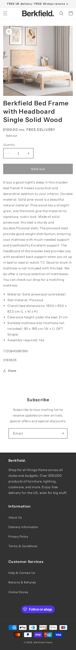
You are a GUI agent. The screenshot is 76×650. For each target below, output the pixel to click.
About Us (15, 517)
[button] (5, 13)
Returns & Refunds (22, 582)
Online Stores (18, 592)
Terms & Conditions (22, 546)
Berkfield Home (43, 642)
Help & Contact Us (21, 573)
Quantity (9, 144)
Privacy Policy (18, 536)
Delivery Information (23, 527)
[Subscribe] (62, 433)
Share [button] (12, 371)
